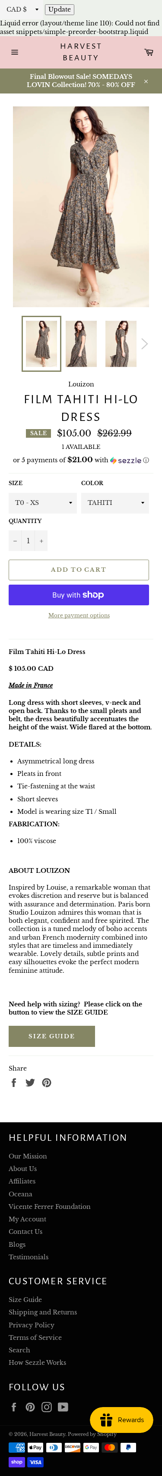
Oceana (20, 1194)
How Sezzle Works (37, 1363)
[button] (81, 460)
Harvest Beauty (81, 52)
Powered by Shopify (92, 1434)
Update (59, 9)
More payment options (79, 615)
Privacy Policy (31, 1325)
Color (92, 483)
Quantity (25, 521)
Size (15, 483)
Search (19, 1350)
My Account (27, 1219)
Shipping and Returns (43, 1312)
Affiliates (22, 1181)
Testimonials (28, 1257)
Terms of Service (35, 1338)
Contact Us (25, 1232)
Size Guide (52, 1036)
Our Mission (28, 1156)
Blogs (17, 1245)
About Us (23, 1169)
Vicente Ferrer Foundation (50, 1207)
